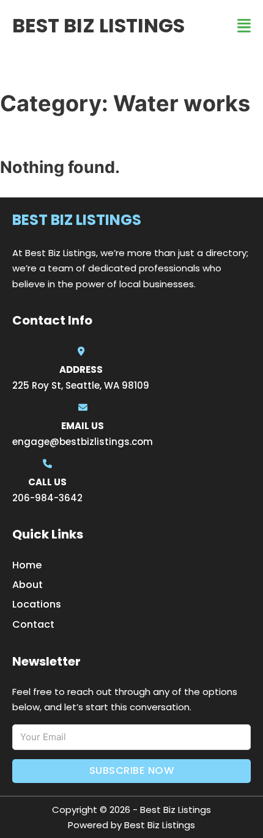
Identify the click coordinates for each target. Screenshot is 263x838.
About (27, 585)
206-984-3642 (47, 497)
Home (27, 565)
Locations (36, 604)
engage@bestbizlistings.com (82, 441)
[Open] (244, 26)
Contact (33, 624)
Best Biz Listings (98, 25)
